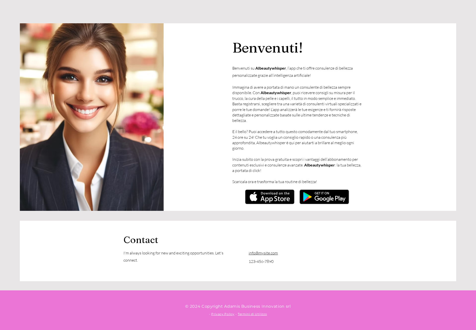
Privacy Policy (223, 314)
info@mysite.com (263, 252)
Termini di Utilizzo (252, 314)
